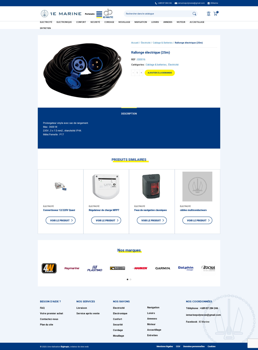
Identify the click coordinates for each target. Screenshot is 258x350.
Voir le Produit (60, 220)
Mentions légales (165, 346)
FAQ (42, 308)
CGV (178, 346)
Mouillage (118, 335)
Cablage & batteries (163, 42)
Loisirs (151, 313)
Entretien (152, 335)
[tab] (129, 112)
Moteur (151, 324)
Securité (118, 324)
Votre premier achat (51, 313)
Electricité (119, 308)
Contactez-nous (49, 319)
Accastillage (154, 329)
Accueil (135, 42)
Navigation (153, 307)
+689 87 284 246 (165, 3)
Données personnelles (194, 346)
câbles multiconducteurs (193, 210)
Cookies (211, 346)
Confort (117, 319)
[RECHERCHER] (194, 13)
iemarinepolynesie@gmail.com (191, 3)
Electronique (120, 313)
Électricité (146, 42)
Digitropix (65, 346)
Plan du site (46, 324)
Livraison (81, 308)
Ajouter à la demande (160, 73)
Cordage (118, 330)
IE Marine (204, 321)
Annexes (152, 318)
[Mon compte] (208, 14)
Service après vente (88, 313)
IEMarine (214, 3)
